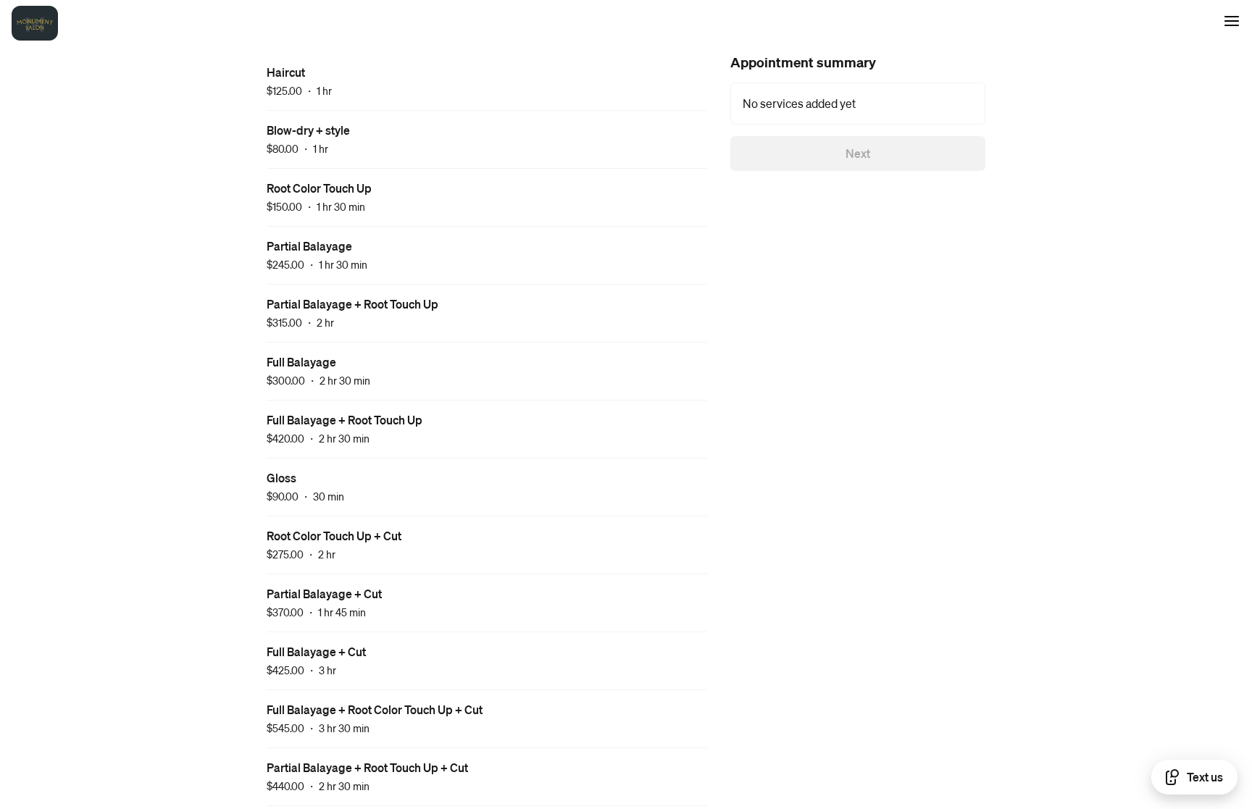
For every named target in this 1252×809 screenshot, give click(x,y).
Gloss (281, 477)
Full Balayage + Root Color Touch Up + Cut (375, 709)
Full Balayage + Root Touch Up (344, 419)
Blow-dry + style (308, 130)
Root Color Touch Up (319, 188)
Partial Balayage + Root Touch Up (352, 303)
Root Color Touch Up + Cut (334, 535)
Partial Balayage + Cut (324, 593)
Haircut (286, 72)
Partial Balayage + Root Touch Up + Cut (367, 767)
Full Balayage (301, 361)
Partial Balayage (309, 245)
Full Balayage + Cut (316, 651)
